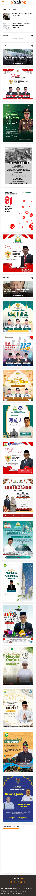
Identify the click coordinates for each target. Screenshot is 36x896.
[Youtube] (21, 882)
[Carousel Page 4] (20, 38)
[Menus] (2, 2)
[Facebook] (11, 882)
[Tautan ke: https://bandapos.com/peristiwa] (32, 45)
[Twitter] (14, 882)
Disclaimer (23, 891)
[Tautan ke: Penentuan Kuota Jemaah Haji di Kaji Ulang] (6, 16)
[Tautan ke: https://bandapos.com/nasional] (32, 278)
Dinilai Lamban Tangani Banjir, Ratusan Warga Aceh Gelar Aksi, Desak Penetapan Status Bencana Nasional (18, 58)
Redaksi (5, 891)
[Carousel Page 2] (16, 38)
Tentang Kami (13, 891)
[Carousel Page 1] (13, 38)
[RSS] (24, 882)
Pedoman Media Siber (7, 893)
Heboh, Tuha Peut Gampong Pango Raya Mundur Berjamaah (21, 25)
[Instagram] (18, 882)
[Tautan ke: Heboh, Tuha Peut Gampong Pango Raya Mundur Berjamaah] (6, 26)
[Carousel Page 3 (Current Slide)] (18, 38)
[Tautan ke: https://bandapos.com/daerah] (32, 35)
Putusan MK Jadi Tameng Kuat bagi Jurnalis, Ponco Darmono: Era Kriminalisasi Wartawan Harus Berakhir (16, 290)
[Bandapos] (18, 2)
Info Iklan (19, 893)
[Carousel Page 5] (22, 38)
